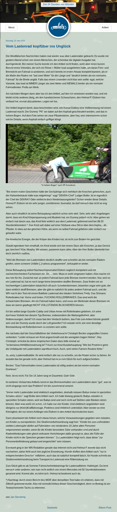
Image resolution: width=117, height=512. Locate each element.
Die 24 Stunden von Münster (58, 4)
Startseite (52, 507)
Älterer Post (105, 507)
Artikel (105, 27)
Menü (11, 27)
